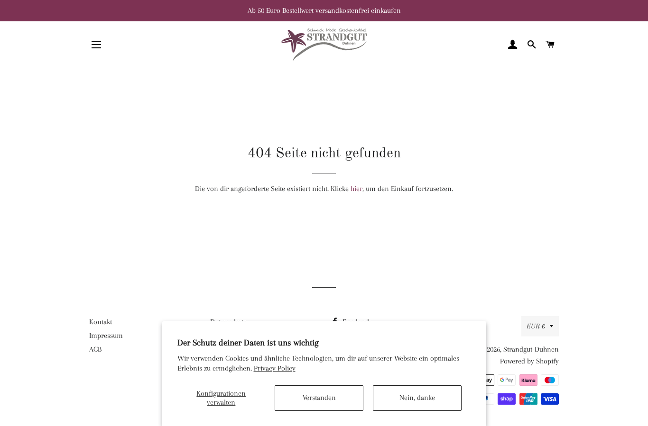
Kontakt (100, 321)
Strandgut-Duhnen (531, 349)
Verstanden (319, 397)
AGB (95, 349)
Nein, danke (417, 397)
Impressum (106, 335)
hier (356, 188)
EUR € (536, 326)
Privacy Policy (275, 368)
